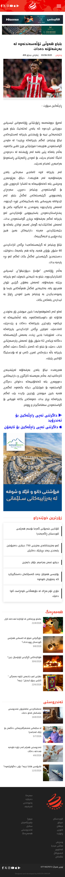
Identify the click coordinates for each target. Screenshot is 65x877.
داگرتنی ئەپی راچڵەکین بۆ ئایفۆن (31, 427)
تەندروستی (26, 830)
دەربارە (29, 799)
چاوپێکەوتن (26, 822)
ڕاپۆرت (60, 833)
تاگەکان (59, 857)
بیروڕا (29, 819)
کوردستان (58, 819)
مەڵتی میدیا (57, 846)
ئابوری (60, 830)
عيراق (60, 822)
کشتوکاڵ (58, 853)
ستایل (29, 826)
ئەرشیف (28, 806)
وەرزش (59, 842)
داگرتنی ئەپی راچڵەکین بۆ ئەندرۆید (38, 418)
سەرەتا (29, 795)
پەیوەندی (27, 803)
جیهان (60, 826)
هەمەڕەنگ (27, 833)
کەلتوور (59, 849)
